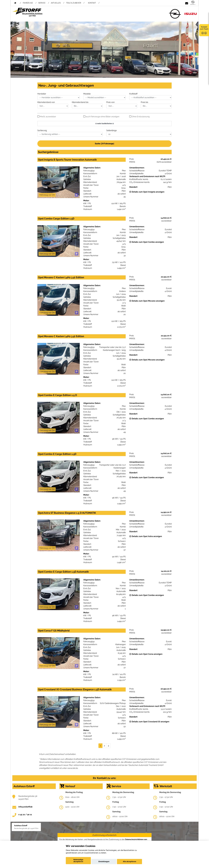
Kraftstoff (133, 94)
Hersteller (41, 94)
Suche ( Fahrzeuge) (104, 143)
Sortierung (42, 130)
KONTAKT (92, 3)
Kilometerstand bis (80, 102)
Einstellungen (103, 861)
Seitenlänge (111, 130)
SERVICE (41, 3)
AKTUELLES (56, 3)
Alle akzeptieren (129, 861)
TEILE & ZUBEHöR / (75, 3)
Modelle (87, 94)
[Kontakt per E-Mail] (186, 3)
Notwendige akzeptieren (78, 860)
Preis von (110, 102)
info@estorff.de (25, 807)
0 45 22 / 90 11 (25, 814)
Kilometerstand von (46, 102)
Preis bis (144, 102)
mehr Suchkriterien (104, 123)
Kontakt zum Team (204, 28)
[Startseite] (193, 3)
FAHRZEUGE (28, 3)
